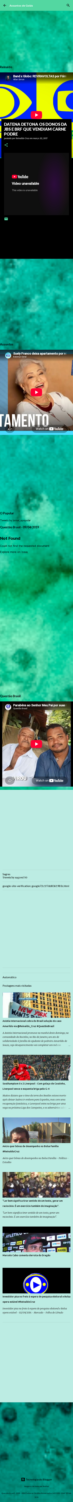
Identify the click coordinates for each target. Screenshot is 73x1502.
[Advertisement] (36, 300)
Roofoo (46, 1486)
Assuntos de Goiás (21, 5)
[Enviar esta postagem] (6, 220)
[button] (6, 145)
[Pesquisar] (68, 5)
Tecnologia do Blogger (38, 1479)
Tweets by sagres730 (15, 877)
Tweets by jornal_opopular (15, 520)
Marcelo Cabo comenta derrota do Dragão (26, 1255)
